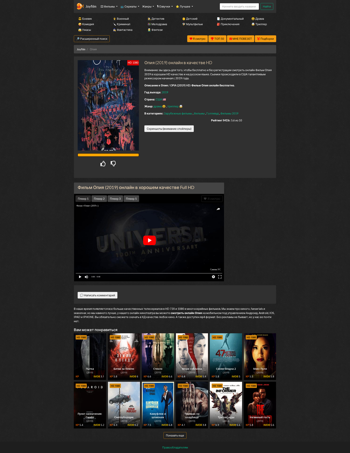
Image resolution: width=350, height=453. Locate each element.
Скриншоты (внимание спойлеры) (169, 128)
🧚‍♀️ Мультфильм (192, 24)
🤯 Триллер (259, 24)
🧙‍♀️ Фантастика (122, 29)
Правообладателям (175, 447)
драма (157, 106)
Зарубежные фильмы (178, 113)
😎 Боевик (85, 18)
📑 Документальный (229, 18)
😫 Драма (257, 18)
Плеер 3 (115, 198)
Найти (267, 6)
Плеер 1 (83, 198)
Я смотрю (213, 198)
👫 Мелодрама (157, 24)
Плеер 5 (131, 198)
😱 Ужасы (84, 29)
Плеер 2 (99, 198)
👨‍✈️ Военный (121, 18)
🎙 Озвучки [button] (164, 6)
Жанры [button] (147, 6)
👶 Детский (189, 18)
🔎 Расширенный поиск (91, 38)
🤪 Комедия (86, 24)
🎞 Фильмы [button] (108, 6)
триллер (173, 106)
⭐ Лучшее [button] (183, 6)
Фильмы (199, 113)
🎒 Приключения (228, 24)
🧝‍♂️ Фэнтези (155, 29)
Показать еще (175, 435)
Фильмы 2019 (229, 113)
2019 (165, 92)
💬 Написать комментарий (97, 295)
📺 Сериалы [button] (128, 6)
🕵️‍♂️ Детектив (155, 18)
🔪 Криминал (121, 24)
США (159, 99)
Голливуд (212, 113)
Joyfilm (90, 6)
